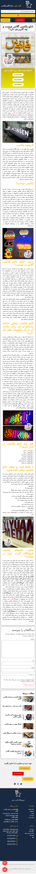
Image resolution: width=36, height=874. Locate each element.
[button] (33, 20)
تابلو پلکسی (9, 113)
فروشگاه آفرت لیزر (8, 599)
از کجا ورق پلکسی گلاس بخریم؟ (13, 752)
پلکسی (6, 93)
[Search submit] (18, 15)
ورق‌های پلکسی (7, 157)
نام (33, 661)
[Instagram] (18, 784)
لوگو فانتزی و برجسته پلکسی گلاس (12, 698)
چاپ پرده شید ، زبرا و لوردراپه (12, 706)
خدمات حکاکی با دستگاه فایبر (12, 733)
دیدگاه (32, 639)
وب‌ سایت (31, 674)
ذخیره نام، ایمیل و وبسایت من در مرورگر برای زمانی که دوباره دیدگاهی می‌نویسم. (19, 680)
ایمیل (32, 667)
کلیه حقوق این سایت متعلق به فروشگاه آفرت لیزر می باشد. (18, 869)
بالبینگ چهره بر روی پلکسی (13, 724)
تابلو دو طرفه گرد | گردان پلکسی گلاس (11, 716)
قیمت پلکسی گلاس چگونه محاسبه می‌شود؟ (13, 743)
